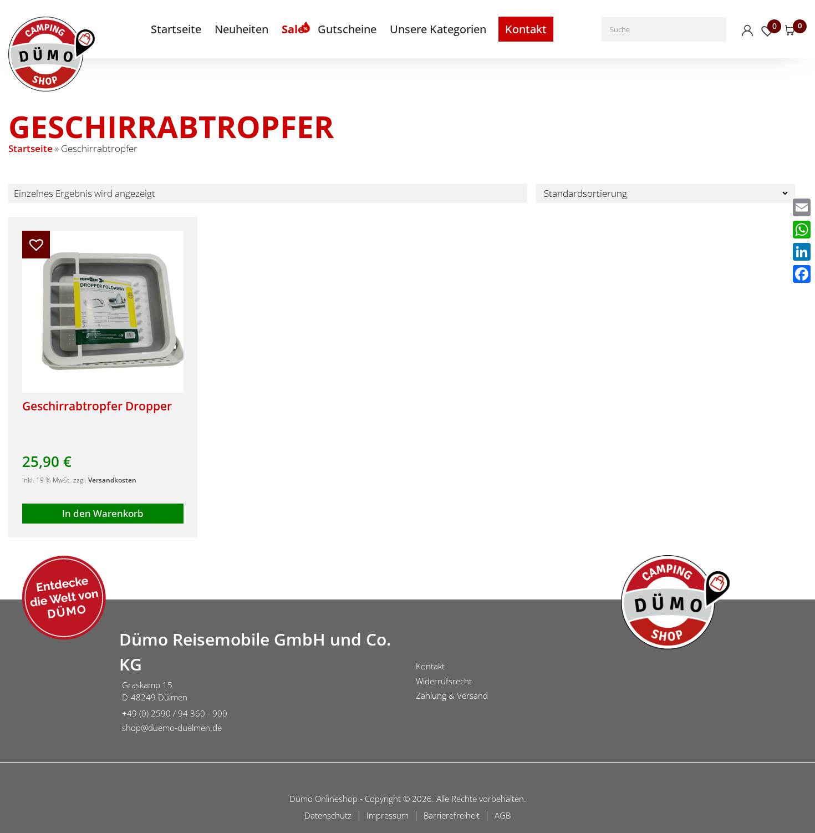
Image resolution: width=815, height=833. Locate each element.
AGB (503, 815)
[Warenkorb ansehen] (790, 30)
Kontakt (526, 29)
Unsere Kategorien (438, 29)
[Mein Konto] (747, 30)
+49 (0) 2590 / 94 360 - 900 (174, 713)
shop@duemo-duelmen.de (172, 727)
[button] (36, 244)
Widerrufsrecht (444, 681)
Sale (293, 29)
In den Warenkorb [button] (103, 513)
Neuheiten (241, 29)
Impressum (387, 815)
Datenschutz (328, 815)
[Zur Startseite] (55, 682)
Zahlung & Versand (452, 695)
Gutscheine (347, 29)
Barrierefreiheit (452, 815)
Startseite (176, 29)
